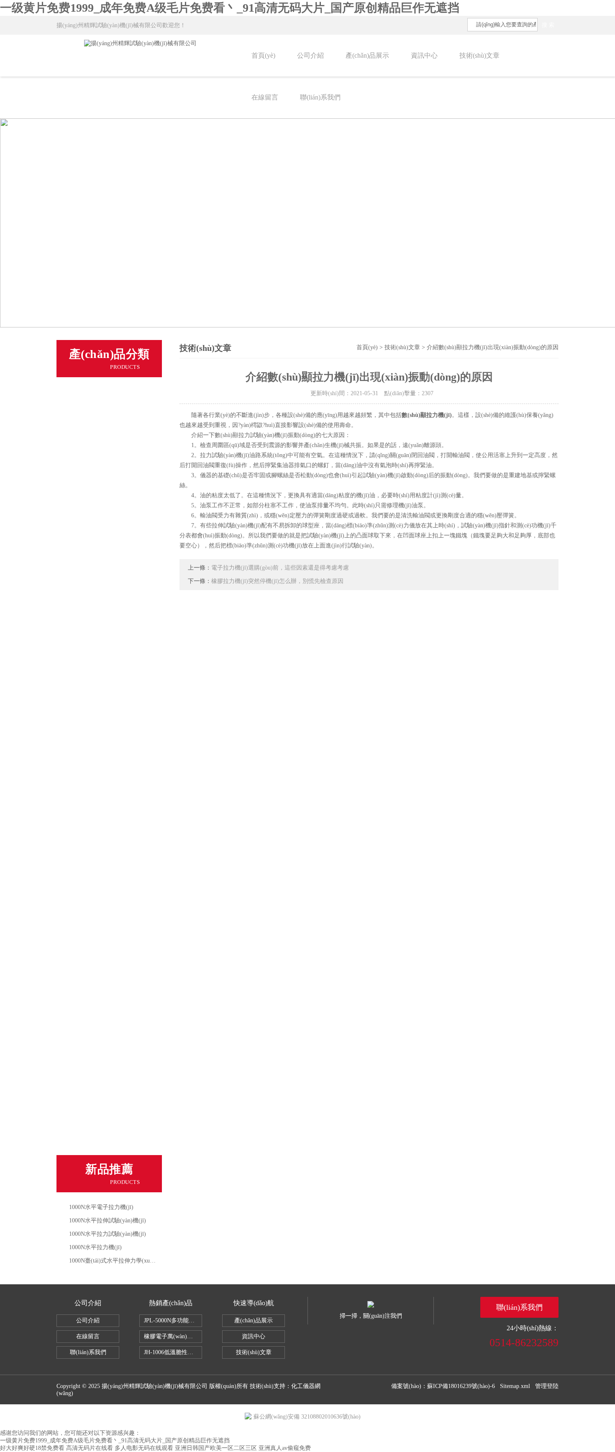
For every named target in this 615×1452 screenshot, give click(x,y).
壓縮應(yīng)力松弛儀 (101, 1048)
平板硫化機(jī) (90, 798)
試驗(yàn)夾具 (90, 913)
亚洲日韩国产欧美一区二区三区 (216, 1448)
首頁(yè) (263, 55)
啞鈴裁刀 (83, 1028)
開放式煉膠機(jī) (94, 778)
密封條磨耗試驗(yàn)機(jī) (107, 1125)
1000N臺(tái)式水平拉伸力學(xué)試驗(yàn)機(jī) (130, 1261)
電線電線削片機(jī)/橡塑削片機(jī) (116, 759)
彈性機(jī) (84, 682)
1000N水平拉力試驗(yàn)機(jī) (107, 1234)
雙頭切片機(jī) (90, 528)
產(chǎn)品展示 (367, 55)
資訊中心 (424, 55)
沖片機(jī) (84, 624)
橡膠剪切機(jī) (90, 547)
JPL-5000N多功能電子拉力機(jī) (173, 1320)
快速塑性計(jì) (90, 971)
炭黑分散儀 (86, 1105)
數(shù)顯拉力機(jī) (427, 415)
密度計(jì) (84, 567)
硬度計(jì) (84, 701)
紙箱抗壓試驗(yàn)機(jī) (104, 990)
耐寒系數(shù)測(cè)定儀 (104, 1144)
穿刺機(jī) (84, 740)
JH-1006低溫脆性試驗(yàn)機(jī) (173, 1352)
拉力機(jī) (84, 394)
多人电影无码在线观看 (144, 1448)
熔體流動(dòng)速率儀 (102, 509)
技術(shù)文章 (479, 55)
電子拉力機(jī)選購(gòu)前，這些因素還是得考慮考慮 (280, 568)
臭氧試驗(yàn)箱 (94, 1009)
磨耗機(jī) (84, 644)
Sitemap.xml (515, 1386)
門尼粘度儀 (86, 490)
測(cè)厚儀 (85, 721)
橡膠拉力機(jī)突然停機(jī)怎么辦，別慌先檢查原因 (277, 581)
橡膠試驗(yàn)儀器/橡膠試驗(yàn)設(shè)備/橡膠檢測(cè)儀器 (116, 836)
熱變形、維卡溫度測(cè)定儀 (110, 471)
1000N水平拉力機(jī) (95, 1247)
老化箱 (80, 663)
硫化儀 (80, 451)
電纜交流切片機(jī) (97, 894)
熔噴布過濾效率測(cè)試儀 (107, 586)
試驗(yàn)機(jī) (91, 413)
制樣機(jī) (84, 432)
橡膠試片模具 (90, 932)
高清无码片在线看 (89, 1448)
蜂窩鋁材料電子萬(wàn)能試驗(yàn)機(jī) (116, 817)
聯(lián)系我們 (320, 97)
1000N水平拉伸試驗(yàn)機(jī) (107, 1220)
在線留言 (264, 97)
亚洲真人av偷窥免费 (285, 1448)
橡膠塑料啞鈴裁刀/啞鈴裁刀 (109, 875)
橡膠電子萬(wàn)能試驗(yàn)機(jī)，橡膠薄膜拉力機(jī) (173, 1336)
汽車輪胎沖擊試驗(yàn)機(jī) (110, 1086)
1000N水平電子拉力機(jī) (101, 1207)
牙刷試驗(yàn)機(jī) (98, 1067)
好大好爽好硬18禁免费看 (32, 1448)
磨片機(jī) (84, 605)
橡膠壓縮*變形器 (94, 951)
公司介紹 (310, 55)
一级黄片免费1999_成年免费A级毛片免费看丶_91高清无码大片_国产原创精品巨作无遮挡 (229, 7)
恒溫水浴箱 (86, 855)
